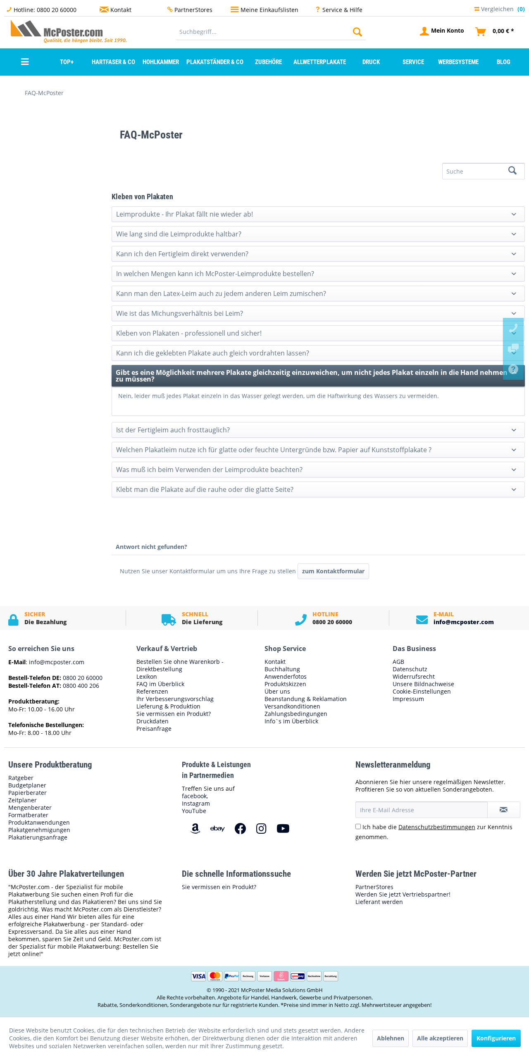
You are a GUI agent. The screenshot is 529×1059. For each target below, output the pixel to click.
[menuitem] (271, 32)
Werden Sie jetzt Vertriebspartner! (402, 894)
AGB (398, 661)
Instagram (196, 803)
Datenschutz (410, 669)
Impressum (408, 699)
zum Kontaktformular (333, 571)
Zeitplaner (22, 800)
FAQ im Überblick (160, 684)
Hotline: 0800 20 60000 (45, 10)
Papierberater (27, 793)
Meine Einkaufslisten (269, 10)
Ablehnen (390, 1038)
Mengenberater (30, 807)
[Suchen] (357, 32)
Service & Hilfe (342, 10)
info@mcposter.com (464, 622)
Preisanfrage (154, 728)
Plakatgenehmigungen (39, 830)
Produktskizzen (285, 684)
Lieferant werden (379, 902)
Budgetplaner (27, 785)
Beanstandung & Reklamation (305, 699)
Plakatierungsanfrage (37, 837)
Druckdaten (152, 721)
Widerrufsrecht (414, 676)
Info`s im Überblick (291, 721)
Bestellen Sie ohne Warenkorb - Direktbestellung (180, 665)
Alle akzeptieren (440, 1038)
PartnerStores (193, 10)
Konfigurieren (496, 1038)
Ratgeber (20, 778)
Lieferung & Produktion (168, 706)
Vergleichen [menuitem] (502, 8)
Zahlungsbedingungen (295, 714)
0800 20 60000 (81, 678)
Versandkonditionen (292, 706)
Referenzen (152, 691)
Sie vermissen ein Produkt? (173, 714)
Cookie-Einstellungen (422, 691)
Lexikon (146, 676)
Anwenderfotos (285, 676)
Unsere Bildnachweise (423, 684)
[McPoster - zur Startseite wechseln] (27, 31)
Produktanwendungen (39, 822)
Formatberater (28, 815)
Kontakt (120, 10)
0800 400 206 (80, 685)
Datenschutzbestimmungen (436, 827)
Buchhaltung (282, 669)
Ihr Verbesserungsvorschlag (175, 699)
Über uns (277, 691)
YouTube (194, 811)
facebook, (195, 796)
